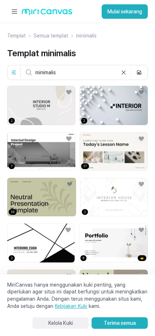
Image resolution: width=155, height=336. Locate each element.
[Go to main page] (47, 13)
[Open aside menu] (14, 11)
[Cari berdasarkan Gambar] (139, 72)
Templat (16, 36)
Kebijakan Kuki (71, 306)
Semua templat (51, 36)
